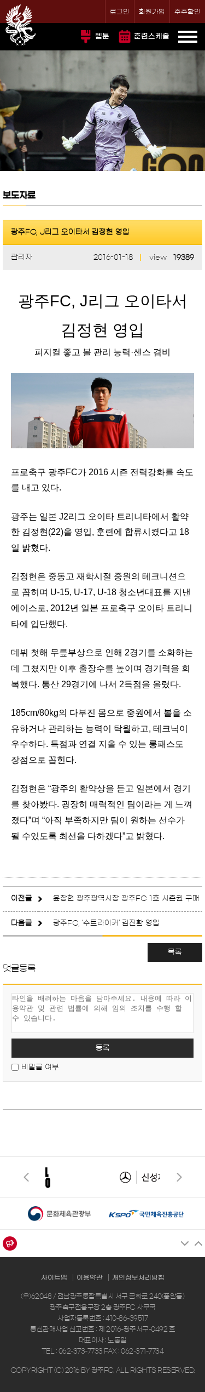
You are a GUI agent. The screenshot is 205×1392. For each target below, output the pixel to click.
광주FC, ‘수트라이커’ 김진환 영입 (106, 923)
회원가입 (152, 11)
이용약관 (90, 1277)
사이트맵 (54, 1277)
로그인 (120, 11)
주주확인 (187, 11)
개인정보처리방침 (138, 1277)
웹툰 (102, 36)
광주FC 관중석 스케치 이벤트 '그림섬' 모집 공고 (127, 1243)
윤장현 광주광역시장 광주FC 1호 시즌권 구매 (126, 898)
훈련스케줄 (151, 36)
